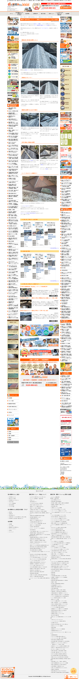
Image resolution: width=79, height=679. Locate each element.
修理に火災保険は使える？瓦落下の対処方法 (66, 284)
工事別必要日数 (64, 270)
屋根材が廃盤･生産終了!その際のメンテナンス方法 (59, 566)
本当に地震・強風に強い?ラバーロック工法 (14, 191)
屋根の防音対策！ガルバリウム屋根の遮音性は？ (66, 205)
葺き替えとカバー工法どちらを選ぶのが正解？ (66, 229)
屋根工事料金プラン (33, 501)
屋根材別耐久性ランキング (12, 247)
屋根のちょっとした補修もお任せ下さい (37, 506)
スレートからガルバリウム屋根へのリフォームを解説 (66, 183)
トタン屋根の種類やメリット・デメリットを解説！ (60, 544)
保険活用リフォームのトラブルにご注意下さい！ (59, 642)
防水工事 (67, 89)
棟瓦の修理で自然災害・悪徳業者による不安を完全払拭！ (61, 569)
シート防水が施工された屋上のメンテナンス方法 (13, 149)
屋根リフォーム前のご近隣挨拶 (35, 508)
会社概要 (67, 13)
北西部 (9, 431)
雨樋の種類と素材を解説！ (34, 573)
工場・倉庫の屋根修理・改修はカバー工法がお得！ (66, 382)
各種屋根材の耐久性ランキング (56, 630)
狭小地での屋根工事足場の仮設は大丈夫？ (65, 265)
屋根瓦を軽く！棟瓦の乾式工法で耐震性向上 (65, 289)
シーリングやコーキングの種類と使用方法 (13, 182)
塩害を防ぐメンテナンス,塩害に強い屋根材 (13, 250)
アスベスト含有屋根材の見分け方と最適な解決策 (13, 231)
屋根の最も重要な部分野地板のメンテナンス (13, 239)
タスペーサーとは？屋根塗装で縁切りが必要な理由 (60, 561)
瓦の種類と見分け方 (12, 225)
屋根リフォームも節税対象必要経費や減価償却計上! (66, 406)
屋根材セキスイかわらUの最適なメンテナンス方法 (66, 260)
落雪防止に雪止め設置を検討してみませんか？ (38, 562)
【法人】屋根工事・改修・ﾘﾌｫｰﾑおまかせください (66, 404)
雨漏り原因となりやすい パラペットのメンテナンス (39, 555)
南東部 (9, 437)
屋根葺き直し (68, 93)
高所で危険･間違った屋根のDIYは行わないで (58, 605)
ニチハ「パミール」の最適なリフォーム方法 (58, 510)
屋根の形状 (11, 198)
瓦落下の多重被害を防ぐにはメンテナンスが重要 (66, 281)
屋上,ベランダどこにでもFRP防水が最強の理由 (13, 155)
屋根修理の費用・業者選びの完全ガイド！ (13, 114)
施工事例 (27, 13)
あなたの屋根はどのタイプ (55, 499)
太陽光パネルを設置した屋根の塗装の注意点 (66, 251)
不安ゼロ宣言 (11, 501)
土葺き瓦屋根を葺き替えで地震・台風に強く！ (13, 170)
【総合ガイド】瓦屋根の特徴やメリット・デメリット (60, 535)
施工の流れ (43, 13)
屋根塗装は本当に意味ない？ (12, 117)
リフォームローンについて (34, 543)
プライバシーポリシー (13, 409)
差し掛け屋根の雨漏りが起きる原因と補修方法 (13, 207)
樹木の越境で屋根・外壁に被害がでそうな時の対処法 (66, 355)
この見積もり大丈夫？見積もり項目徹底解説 (65, 335)
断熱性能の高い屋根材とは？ (12, 302)
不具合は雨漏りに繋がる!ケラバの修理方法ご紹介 (13, 134)
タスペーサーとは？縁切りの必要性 (12, 143)
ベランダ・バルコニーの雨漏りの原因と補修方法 (13, 161)
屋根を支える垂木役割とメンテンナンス (13, 284)
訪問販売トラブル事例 (65, 343)
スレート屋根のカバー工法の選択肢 (66, 237)
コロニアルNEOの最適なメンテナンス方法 (66, 262)
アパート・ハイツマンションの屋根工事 (65, 398)
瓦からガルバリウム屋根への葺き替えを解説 (66, 186)
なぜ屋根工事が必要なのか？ (66, 212)
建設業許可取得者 (12, 403)
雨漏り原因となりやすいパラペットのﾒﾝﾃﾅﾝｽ (13, 152)
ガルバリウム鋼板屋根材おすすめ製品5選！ (66, 197)
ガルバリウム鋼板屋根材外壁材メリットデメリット (66, 203)
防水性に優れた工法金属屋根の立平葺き (12, 185)
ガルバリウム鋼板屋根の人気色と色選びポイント (59, 532)
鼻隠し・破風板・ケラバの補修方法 (13, 131)
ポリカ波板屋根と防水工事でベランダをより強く (66, 385)
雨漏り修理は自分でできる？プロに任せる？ (13, 120)
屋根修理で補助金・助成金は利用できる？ (65, 317)
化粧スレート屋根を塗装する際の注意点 (65, 254)
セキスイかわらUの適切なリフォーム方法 (58, 509)
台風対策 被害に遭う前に (34, 518)
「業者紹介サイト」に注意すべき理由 (65, 360)
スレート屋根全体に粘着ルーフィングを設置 (41, 25)
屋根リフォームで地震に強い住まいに (36, 520)
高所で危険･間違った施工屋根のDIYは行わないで (13, 281)
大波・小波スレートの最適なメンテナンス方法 (13, 176)
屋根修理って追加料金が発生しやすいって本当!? (66, 352)
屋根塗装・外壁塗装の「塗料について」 (58, 504)
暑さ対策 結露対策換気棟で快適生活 (12, 212)
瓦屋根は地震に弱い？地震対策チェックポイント (66, 292)
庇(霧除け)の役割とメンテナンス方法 (12, 179)
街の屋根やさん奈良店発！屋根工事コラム (16, 518)
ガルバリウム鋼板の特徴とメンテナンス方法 (13, 275)
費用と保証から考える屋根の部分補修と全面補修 (38, 546)
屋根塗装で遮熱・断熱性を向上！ (57, 586)
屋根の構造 (11, 128)
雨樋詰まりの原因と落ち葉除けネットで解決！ (66, 390)
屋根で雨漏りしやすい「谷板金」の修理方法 (13, 223)
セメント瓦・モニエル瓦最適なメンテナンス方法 (13, 167)
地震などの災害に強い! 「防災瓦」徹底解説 (65, 295)
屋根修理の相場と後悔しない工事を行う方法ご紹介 (38, 537)
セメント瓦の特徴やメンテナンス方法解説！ (13, 164)
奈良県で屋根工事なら (13, 406)
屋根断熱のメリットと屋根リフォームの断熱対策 (13, 305)
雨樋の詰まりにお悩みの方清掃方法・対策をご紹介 (66, 387)
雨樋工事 (67, 84)
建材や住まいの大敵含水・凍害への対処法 (13, 215)
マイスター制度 (11, 506)
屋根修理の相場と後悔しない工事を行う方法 (65, 218)
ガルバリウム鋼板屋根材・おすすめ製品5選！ (59, 521)
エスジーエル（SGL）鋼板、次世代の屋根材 (58, 638)
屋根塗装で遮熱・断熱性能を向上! (65, 306)
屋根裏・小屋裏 (12, 209)
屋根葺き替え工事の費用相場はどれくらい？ (66, 221)
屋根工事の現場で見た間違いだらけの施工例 (65, 298)
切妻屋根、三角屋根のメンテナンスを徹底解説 (13, 204)
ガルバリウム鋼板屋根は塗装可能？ (66, 189)
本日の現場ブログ (12, 515)
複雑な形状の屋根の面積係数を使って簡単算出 (13, 196)
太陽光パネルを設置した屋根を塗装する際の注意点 (38, 574)
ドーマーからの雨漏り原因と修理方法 (13, 296)
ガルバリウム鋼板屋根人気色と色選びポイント (66, 194)
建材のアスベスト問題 (55, 599)
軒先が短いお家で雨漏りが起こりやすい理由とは (13, 228)
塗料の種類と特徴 (66, 417)
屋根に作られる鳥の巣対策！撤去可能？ (66, 393)
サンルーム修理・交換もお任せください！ (66, 379)
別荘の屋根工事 (64, 400)
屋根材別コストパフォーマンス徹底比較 (13, 244)
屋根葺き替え (68, 70)
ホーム (11, 13)
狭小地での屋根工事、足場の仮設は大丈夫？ (58, 516)
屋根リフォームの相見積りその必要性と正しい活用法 (66, 327)
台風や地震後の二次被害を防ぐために (66, 287)
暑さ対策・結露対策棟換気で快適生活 (57, 583)
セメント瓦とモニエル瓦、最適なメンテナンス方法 (60, 549)
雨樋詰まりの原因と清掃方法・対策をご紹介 (37, 568)
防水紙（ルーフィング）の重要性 (57, 625)
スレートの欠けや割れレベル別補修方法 (65, 240)
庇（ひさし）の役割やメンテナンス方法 (13, 293)
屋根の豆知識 (11, 241)
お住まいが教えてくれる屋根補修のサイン (66, 226)
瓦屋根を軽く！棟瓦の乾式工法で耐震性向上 (58, 591)
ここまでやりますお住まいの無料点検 (59, 13)
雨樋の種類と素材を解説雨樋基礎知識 (13, 308)
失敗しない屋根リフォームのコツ (65, 215)
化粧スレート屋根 (37, 23)
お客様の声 (35, 13)
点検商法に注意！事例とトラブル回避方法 (37, 509)
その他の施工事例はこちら (54, 248)
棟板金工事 (67, 98)
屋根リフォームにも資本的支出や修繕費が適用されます (39, 545)
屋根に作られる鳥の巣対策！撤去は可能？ (37, 571)
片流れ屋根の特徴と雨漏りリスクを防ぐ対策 (13, 201)
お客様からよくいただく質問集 (56, 507)
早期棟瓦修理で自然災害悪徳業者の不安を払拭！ (13, 173)
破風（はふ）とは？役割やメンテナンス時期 (13, 317)
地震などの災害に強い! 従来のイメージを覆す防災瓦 (60, 594)
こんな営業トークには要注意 (65, 341)
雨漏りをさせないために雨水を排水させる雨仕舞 (13, 220)
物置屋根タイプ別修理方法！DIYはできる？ (65, 376)
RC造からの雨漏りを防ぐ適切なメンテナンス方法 (13, 290)
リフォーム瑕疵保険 (12, 503)
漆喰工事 (67, 79)
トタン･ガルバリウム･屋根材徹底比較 (13, 266)
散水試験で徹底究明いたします (35, 517)
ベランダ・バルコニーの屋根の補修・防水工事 (38, 523)
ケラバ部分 (31, 160)
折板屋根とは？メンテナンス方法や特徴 (66, 249)
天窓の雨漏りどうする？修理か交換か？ (13, 299)
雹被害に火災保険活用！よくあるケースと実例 (66, 315)
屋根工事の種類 (65, 66)
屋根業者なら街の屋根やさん (14, 527)
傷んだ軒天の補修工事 (55, 615)
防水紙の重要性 (12, 236)
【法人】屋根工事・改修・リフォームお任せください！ (39, 531)
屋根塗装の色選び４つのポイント (64, 301)
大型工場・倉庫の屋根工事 (34, 526)
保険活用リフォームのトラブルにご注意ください (66, 357)
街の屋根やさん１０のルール (14, 500)
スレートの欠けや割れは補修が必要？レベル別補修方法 (60, 542)
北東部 (9, 433)
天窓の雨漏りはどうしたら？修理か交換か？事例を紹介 (60, 555)
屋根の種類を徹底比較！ (64, 232)
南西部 (9, 439)
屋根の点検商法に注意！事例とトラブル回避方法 (66, 346)
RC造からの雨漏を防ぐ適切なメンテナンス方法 (59, 604)
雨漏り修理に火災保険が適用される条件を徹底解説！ (60, 672)
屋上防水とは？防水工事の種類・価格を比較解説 (13, 158)
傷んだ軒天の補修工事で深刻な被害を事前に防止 (13, 140)
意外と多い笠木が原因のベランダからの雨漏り (13, 137)
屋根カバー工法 (68, 75)
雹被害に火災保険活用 (55, 669)
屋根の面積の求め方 (12, 193)
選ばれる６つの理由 (12, 498)
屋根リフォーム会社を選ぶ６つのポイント (66, 273)
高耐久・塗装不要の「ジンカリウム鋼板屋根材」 (59, 602)
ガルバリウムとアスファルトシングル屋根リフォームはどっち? (14, 262)
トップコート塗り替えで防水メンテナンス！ (13, 314)
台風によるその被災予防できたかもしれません (66, 278)
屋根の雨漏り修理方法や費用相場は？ (13, 287)
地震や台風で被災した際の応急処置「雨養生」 (13, 188)
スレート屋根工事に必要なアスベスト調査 (58, 597)
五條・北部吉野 (11, 435)
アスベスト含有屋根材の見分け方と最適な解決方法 (60, 596)
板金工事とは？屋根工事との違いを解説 (13, 123)
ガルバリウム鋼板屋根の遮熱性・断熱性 (66, 191)
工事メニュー (51, 13)
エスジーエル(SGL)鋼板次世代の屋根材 (13, 272)
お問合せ (10, 412)
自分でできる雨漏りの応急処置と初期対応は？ (66, 309)
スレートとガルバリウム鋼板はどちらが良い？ (66, 180)
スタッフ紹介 (11, 400)
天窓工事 (67, 107)
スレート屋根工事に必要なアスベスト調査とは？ (13, 311)
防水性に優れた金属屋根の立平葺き (57, 639)
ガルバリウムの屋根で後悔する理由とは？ (13, 269)
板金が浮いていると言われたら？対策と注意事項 (66, 349)
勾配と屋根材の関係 (12, 217)
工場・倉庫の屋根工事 (65, 395)
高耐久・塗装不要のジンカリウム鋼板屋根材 (13, 278)
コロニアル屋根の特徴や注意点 (64, 243)
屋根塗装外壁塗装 (67, 103)
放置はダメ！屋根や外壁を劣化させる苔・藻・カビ (60, 647)
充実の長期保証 (11, 504)
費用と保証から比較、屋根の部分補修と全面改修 (66, 223)
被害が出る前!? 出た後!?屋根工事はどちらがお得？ (66, 338)
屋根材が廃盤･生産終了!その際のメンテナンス (13, 256)
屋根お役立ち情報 (64, 275)
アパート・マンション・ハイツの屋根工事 (37, 528)
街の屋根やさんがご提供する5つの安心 (19, 13)
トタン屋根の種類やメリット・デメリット (65, 246)
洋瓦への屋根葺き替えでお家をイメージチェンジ (13, 259)
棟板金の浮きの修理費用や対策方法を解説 (13, 126)
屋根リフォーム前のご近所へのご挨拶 (65, 330)
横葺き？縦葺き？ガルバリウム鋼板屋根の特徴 (66, 200)
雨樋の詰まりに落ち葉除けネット (35, 570)
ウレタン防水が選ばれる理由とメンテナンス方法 (13, 146)
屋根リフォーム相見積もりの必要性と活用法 (37, 540)
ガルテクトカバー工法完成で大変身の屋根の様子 (28, 213)
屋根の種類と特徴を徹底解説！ (12, 108)
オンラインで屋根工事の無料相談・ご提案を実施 (66, 324)
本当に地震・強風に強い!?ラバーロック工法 (58, 652)
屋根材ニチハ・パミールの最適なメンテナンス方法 (66, 257)
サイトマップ (11, 415)
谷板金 (42, 164)
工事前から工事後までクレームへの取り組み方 (66, 333)
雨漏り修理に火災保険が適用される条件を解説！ (66, 312)
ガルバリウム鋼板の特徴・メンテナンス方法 (58, 600)
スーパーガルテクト (45, 28)
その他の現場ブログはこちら (54, 323)
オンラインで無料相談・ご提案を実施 (36, 498)
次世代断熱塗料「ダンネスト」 (64, 303)
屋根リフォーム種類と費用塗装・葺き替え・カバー (66, 235)
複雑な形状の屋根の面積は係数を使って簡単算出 (59, 580)
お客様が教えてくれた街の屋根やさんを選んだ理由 (17, 516)
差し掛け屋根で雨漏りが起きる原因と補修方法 (59, 655)
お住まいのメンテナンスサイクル (57, 619)
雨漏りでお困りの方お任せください (36, 504)
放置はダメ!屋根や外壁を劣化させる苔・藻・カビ (13, 253)
